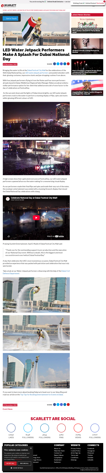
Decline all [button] (24, 463)
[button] (17, 468)
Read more (18, 459)
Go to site (100, 3)
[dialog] (17, 458)
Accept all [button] (10, 463)
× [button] (31, 448)
